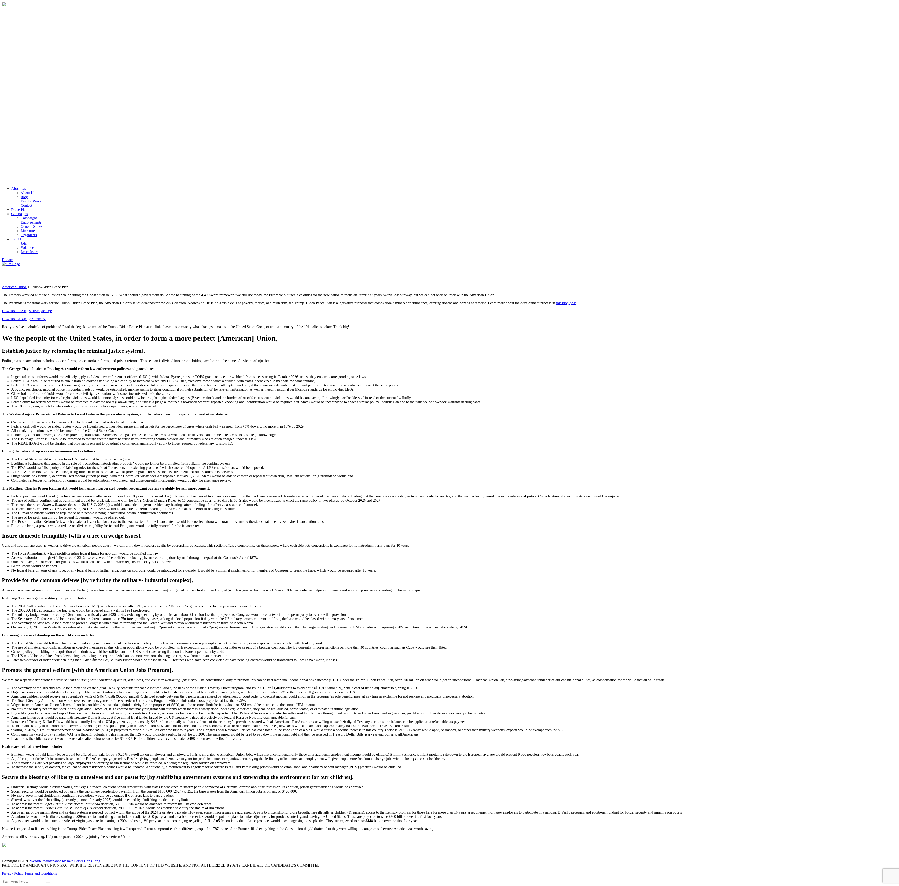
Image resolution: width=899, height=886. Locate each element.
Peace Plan (19, 210)
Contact (26, 205)
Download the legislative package (27, 311)
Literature (28, 231)
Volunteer (28, 248)
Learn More (29, 252)
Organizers (29, 235)
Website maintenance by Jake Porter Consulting (65, 861)
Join (24, 243)
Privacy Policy (13, 873)
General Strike (31, 226)
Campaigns (19, 214)
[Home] (11, 264)
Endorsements (31, 222)
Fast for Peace (31, 201)
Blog (24, 197)
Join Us (16, 239)
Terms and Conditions (40, 873)
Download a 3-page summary (24, 319)
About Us (18, 189)
